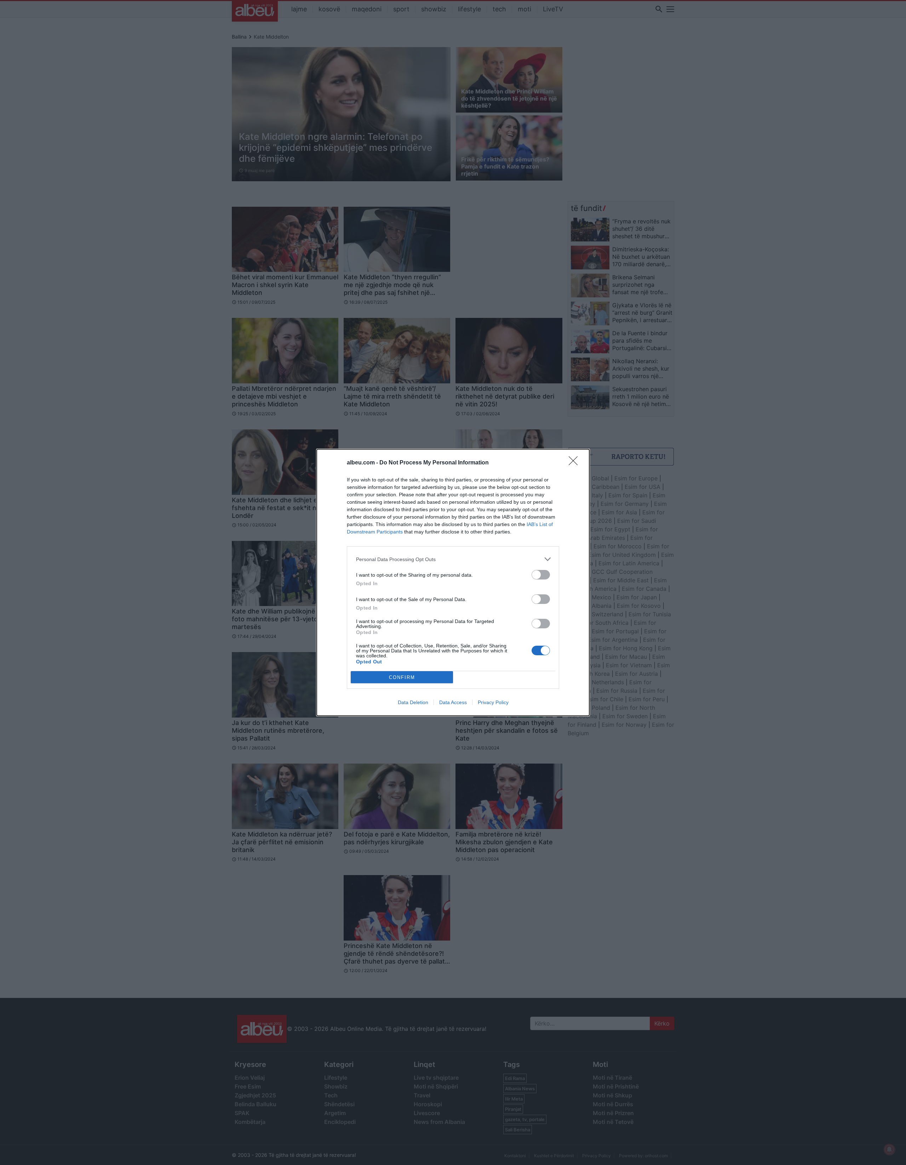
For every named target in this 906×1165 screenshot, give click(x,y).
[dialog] (453, 582)
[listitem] (453, 559)
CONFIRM (402, 677)
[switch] (541, 574)
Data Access (453, 702)
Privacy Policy (493, 702)
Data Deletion (413, 702)
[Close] (575, 463)
